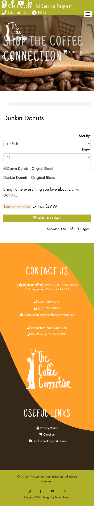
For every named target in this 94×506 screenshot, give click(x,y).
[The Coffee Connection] (15, 40)
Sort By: (85, 135)
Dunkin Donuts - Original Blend (29, 177)
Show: (86, 149)
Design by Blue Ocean (56, 497)
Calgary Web (32, 497)
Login (7, 206)
